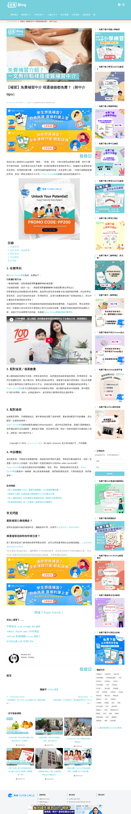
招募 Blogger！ (44, 802)
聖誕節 (98, 713)
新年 (107, 706)
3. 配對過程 (13, 253)
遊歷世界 (98, 720)
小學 (106, 699)
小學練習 (98, 703)
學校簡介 (14, 21)
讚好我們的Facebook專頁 (110, 728)
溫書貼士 (98, 710)
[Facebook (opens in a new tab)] (119, 4)
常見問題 (12, 260)
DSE (50, 689)
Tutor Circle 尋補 (34, 443)
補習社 (117, 713)
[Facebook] (90, 156)
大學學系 (104, 692)
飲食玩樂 (113, 720)
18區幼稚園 (99, 677)
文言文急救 (99, 706)
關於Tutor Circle (44, 799)
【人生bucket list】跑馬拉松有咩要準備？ (78, 740)
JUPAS (115, 681)
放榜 (119, 703)
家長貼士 (98, 699)
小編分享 (29, 102)
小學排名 (113, 699)
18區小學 (116, 674)
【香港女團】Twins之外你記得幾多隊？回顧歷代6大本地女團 (78, 769)
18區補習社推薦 (110, 677)
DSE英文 (107, 681)
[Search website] (94, 15)
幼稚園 (106, 703)
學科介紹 (107, 695)
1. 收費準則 (13, 247)
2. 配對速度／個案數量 (19, 250)
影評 (113, 703)
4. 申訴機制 (13, 257)
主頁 (8, 21)
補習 (56, 689)
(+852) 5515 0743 (74, 799)
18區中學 (107, 674)
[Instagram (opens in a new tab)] (123, 4)
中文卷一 (98, 688)
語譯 (107, 717)
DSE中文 (99, 681)
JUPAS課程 (99, 685)
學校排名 (98, 695)
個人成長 (107, 688)
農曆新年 (114, 717)
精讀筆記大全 (114, 710)
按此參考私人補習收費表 (67, 527)
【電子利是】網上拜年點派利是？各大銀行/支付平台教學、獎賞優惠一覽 (20, 771)
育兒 (104, 713)
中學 (107, 685)
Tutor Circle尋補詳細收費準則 (58, 312)
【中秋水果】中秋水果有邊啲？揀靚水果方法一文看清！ (20, 739)
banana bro (11, 102)
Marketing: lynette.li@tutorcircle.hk (79, 802)
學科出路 (115, 695)
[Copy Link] (82, 156)
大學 (97, 692)
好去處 (121, 692)
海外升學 (114, 706)
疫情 (106, 710)
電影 (106, 720)
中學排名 (114, 685)
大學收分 (113, 692)
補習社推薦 (99, 717)
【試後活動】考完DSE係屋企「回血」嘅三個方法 (49, 739)
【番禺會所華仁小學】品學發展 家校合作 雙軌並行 (49, 773)
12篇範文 (99, 674)
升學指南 (115, 688)
